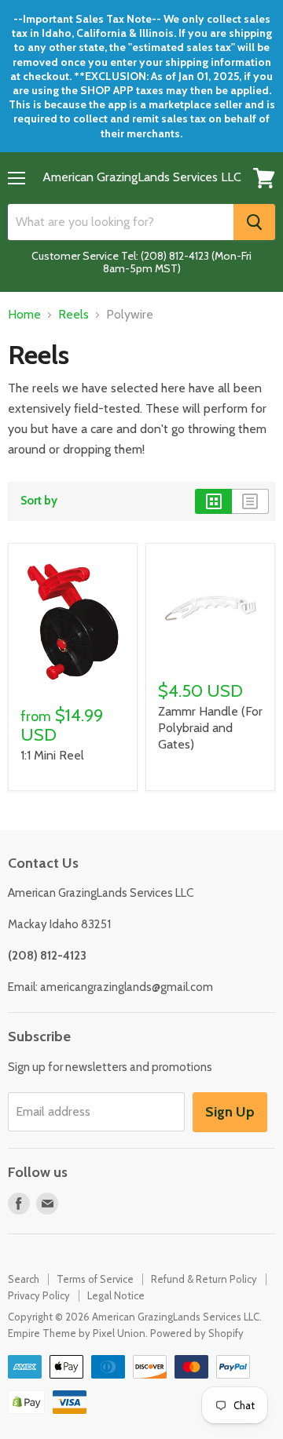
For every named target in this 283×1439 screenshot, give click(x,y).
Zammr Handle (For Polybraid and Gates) (210, 728)
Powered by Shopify (197, 1333)
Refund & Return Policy (204, 1279)
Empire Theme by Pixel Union (76, 1333)
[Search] (254, 222)
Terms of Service (95, 1279)
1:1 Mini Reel (52, 755)
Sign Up (230, 1111)
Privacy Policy (39, 1295)
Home (24, 315)
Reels (73, 315)
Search (23, 1279)
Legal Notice (116, 1295)
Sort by (38, 501)
